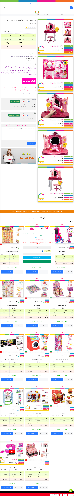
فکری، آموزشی (56, 495)
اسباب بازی (65, 495)
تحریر (61, 495)
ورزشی (51, 495)
